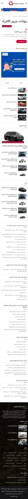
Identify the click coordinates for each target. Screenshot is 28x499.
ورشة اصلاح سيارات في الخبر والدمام (17, 321)
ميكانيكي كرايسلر (9, 460)
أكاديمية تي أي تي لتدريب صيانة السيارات (16, 385)
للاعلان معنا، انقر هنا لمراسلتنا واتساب (13, 493)
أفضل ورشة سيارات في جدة (19, 247)
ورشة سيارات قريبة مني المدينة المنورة (18, 465)
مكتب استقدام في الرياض (19, 344)
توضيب (24, 455)
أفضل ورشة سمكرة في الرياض (18, 281)
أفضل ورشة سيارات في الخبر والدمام (17, 311)
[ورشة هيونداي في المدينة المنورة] (22, 97)
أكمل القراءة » (21, 41)
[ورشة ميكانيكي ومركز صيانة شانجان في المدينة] (22, 175)
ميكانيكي (16, 460)
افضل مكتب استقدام (20, 341)
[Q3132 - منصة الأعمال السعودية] (16, 3)
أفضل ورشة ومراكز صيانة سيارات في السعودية (15, 482)
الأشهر (21, 83)
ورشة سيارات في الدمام (20, 316)
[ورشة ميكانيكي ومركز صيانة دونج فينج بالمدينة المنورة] (22, 154)
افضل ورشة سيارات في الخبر (19, 314)
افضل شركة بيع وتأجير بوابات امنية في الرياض (15, 365)
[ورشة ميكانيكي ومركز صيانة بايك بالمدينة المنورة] (22, 168)
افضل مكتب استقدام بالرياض (18, 352)
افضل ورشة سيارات (20, 252)
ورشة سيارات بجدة (21, 244)
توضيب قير (19, 455)
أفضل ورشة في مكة (12, 452)
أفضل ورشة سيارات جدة (20, 239)
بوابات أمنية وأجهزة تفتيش (19, 367)
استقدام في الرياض (21, 346)
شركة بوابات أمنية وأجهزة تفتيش (18, 370)
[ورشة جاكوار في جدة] (22, 442)
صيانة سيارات (23, 457)
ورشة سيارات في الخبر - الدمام (18, 324)
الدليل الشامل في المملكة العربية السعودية (16, 477)
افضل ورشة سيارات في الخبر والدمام (17, 326)
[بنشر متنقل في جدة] (22, 90)
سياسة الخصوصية (14, 496)
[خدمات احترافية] (14, 9)
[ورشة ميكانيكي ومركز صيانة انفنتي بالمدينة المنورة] (22, 190)
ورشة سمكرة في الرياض (19, 285)
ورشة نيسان (23, 468)
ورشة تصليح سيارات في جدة (19, 234)
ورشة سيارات (19, 463)
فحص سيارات (23, 460)
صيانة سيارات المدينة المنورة (13, 457)
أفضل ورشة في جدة (22, 452)
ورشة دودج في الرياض (11, 101)
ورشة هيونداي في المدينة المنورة (9, 94)
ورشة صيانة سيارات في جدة (19, 236)
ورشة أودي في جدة (12, 432)
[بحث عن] (26, 4)
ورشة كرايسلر (6, 465)
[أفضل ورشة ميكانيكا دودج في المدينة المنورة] (22, 111)
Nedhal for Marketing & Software (9, 491)
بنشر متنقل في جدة (12, 88)
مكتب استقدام (22, 349)
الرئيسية (24, 16)
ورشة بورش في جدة (12, 425)
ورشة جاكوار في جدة (12, 439)
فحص (4, 457)
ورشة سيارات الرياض (10, 463)
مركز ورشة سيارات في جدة (19, 249)
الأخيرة (7, 83)
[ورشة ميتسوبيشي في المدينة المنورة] (22, 118)
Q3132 (2, 488)
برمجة (5, 452)
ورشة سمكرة (22, 292)
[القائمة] (2, 4)
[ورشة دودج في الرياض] (22, 104)
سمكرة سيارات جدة (11, 455)
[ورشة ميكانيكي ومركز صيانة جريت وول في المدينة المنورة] (22, 161)
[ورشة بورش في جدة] (22, 428)
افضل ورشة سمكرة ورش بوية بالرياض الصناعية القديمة (13, 290)
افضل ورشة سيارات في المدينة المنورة (18, 269)
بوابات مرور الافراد (20, 32)
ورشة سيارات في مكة (20, 230)
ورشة (25, 463)
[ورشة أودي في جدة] (22, 435)
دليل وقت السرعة (21, 479)
